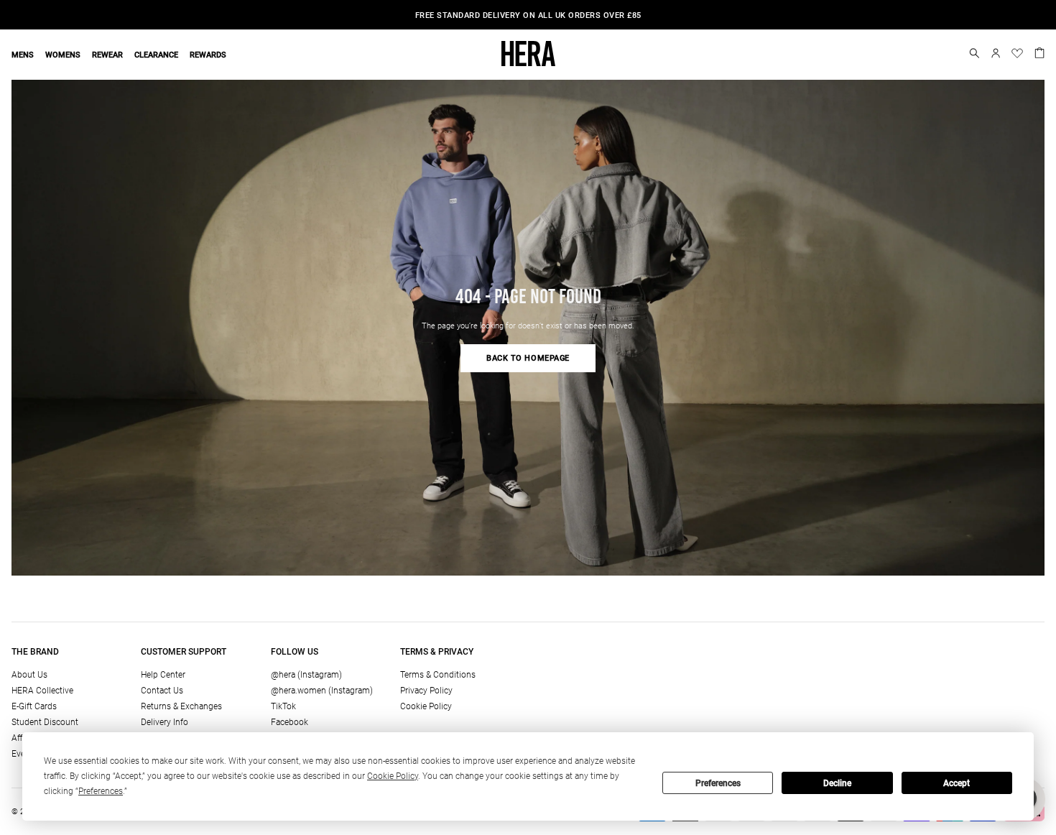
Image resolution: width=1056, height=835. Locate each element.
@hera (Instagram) (306, 675)
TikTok (283, 706)
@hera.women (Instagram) (322, 691)
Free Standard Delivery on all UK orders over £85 (528, 15)
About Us (29, 675)
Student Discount (44, 722)
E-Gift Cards (34, 706)
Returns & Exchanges (181, 706)
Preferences (718, 783)
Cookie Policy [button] (392, 776)
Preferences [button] (100, 791)
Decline (837, 783)
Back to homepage (528, 358)
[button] (974, 53)
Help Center (163, 675)
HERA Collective (42, 691)
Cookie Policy (426, 706)
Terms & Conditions (438, 675)
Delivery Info (164, 722)
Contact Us (162, 691)
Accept (956, 783)
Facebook (289, 722)
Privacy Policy (426, 691)
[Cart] (1039, 52)
